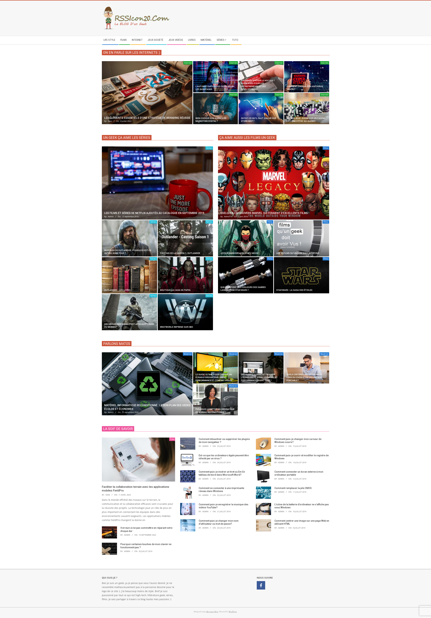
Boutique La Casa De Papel (175, 290)
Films (325, 148)
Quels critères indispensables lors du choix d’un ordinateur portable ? (304, 377)
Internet (188, 62)
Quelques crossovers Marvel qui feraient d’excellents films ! (264, 213)
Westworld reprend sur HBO (176, 327)
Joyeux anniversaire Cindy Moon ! (239, 253)
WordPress (233, 611)
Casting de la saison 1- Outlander (180, 253)
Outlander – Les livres (117, 290)
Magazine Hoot (212, 611)
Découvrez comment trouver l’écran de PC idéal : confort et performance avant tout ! (259, 377)
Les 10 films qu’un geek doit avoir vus (297, 253)
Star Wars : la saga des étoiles (294, 290)
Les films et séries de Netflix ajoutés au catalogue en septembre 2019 (154, 213)
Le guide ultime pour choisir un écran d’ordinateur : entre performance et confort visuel (213, 377)
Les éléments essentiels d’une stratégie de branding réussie (147, 117)
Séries (209, 148)
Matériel (188, 353)
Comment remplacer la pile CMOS (293, 488)
